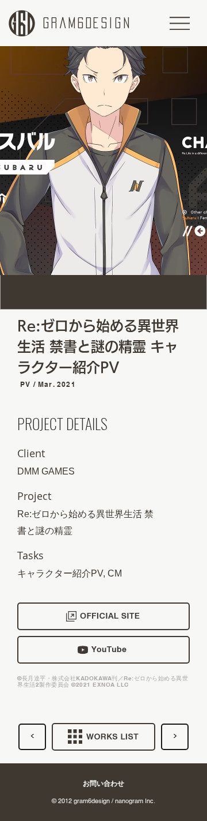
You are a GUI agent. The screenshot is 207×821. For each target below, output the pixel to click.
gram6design (87, 23)
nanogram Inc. (135, 801)
